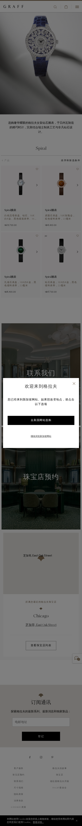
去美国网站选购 (41, 420)
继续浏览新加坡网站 (41, 436)
